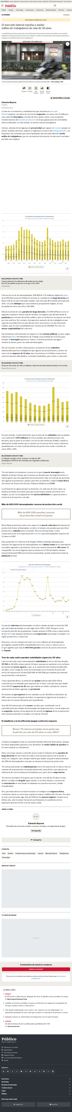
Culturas (69, 10)
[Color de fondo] (48, 88)
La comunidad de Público (13, 1058)
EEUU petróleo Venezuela (56, 1)
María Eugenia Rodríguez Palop (17, 999)
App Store (55, 1104)
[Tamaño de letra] (42, 88)
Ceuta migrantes (14, 1)
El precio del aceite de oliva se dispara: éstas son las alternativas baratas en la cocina (34, 365)
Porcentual (6, 857)
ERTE (9, 634)
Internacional (30, 10)
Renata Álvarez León (9, 368)
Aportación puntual (10, 1052)
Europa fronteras (24, 1)
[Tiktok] (35, 1071)
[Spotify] (44, 1071)
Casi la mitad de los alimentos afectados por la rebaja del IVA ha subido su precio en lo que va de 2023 (22, 282)
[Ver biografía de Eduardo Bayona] (36, 816)
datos (65, 295)
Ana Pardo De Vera (14, 1026)
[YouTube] (30, 1071)
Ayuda (6, 1060)
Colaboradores (7, 1088)
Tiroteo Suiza (67, 1)
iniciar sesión (61, 976)
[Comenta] (30, 88)
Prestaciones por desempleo (25, 853)
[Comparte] (24, 88)
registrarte (36, 978)
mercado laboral (51, 853)
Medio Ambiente (51, 10)
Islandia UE (45, 1)
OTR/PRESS (6, 286)
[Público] (33, 5)
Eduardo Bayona (9, 102)
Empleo (10, 853)
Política (4, 10)
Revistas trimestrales (9, 1085)
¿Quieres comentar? (36, 969)
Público (9, 1039)
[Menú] (2, 5)
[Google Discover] (8, 1071)
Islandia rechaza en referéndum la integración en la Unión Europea (31, 1017)
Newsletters (8, 1050)
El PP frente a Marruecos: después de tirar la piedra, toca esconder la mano (36, 996)
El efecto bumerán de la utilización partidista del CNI (27, 1023)
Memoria (61, 10)
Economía (6, 15)
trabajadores (64, 853)
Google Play (19, 1104)
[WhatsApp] (48, 1071)
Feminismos (39, 10)
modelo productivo (27, 120)
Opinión (11, 10)
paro (4, 853)
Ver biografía (36, 831)
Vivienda (66, 15)
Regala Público (9, 1055)
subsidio (38, 533)
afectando (56, 128)
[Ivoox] (53, 1071)
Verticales (5, 1082)
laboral (40, 853)
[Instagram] (26, 1071)
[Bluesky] (21, 1071)
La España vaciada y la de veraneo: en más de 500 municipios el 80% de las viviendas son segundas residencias (25, 459)
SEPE (16, 542)
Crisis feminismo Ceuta (36, 1)
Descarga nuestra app (9, 1099)
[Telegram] (39, 1071)
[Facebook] (12, 1071)
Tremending (19, 10)
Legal (3, 1091)
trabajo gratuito (60, 131)
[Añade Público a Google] (3, 1071)
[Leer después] (36, 88)
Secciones (5, 1079)
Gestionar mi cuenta (11, 1047)
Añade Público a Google (61, 98)
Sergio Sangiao (7, 463)
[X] (17, 1071)
